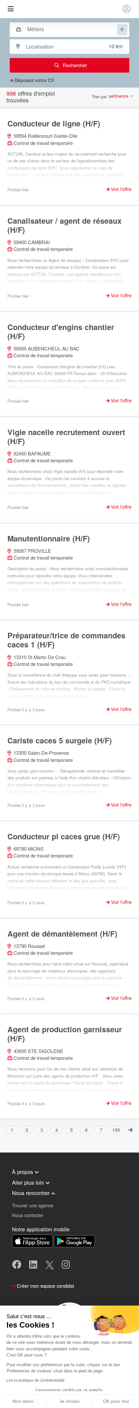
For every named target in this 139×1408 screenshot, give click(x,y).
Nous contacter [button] (27, 1215)
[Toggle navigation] (10, 9)
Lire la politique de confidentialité (35, 1380)
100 (116, 1130)
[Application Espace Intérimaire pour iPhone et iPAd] (33, 1240)
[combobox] (66, 28)
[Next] (131, 1129)
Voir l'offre (121, 189)
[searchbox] (71, 29)
